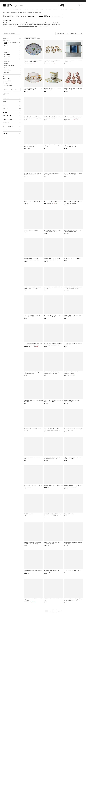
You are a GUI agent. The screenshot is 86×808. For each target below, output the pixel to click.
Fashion (55, 9)
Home (4, 12)
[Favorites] (79, 5)
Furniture (25, 9)
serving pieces (21, 26)
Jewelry (42, 9)
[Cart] (81, 5)
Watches (48, 9)
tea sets (27, 26)
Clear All (38, 38)
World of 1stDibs (63, 9)
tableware (31, 26)
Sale (71, 9)
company (41, 24)
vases (36, 26)
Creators (8, 12)
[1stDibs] (7, 5)
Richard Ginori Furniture (21, 12)
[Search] (19, 33)
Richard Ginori (13, 12)
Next (59, 611)
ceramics (48, 23)
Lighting (32, 9)
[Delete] (35, 38)
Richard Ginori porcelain (38, 23)
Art (37, 9)
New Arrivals (17, 9)
